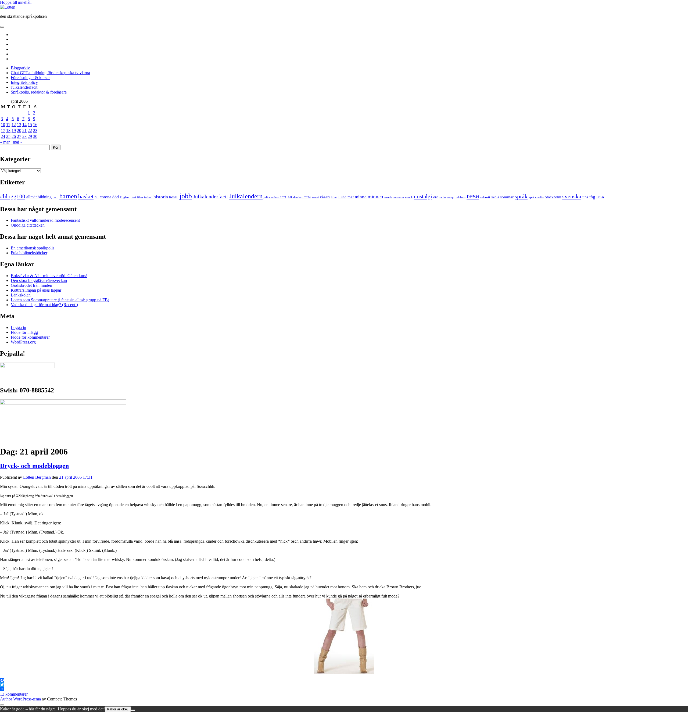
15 (30, 124)
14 (24, 124)
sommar (507, 197)
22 (30, 130)
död (115, 197)
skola (495, 197)
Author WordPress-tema (20, 699)
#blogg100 (12, 196)
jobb (186, 196)
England (125, 197)
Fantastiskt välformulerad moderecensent (45, 220)
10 (3, 124)
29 (30, 136)
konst (315, 197)
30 (35, 136)
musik (409, 197)
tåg (592, 196)
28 (24, 136)
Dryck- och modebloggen (34, 465)
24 (3, 136)
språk (521, 196)
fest (133, 197)
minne (361, 196)
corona (105, 197)
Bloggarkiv (20, 68)
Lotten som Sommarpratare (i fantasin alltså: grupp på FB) (60, 300)
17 (3, 130)
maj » (17, 142)
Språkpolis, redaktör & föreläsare (39, 92)
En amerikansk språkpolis (32, 248)
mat (350, 197)
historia (160, 196)
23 (35, 130)
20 (19, 130)
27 (19, 136)
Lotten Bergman (37, 477)
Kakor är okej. (118, 709)
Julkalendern (246, 196)
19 (14, 130)
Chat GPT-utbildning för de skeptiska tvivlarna (50, 72)
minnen (375, 196)
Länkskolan (21, 295)
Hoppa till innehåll (15, 2)
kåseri (325, 197)
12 (14, 124)
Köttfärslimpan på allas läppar (36, 290)
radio (442, 197)
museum (398, 197)
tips (585, 197)
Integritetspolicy (24, 82)
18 (8, 130)
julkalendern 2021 (275, 197)
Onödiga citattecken (28, 225)
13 (19, 124)
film (140, 197)
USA (600, 197)
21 (24, 130)
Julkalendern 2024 (299, 197)
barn (55, 197)
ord (435, 197)
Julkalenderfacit (24, 87)
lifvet (334, 197)
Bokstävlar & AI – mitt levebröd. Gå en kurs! (49, 275)
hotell (173, 197)
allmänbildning (39, 197)
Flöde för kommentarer (30, 337)
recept (450, 197)
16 (35, 124)
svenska (571, 196)
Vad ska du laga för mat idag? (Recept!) (44, 304)
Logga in (18, 327)
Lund (342, 197)
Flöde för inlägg (24, 332)
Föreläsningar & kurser (30, 77)
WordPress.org (23, 342)
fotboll (148, 197)
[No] (133, 710)
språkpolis (536, 197)
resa (473, 195)
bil (97, 197)
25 (8, 136)
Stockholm (553, 197)
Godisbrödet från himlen (31, 285)
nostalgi (423, 196)
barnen (68, 196)
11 (8, 124)
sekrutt (485, 197)
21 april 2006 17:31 (75, 477)
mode (388, 197)
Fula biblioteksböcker (29, 253)
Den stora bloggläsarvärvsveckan (39, 280)
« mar (5, 142)
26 (14, 136)
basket (86, 196)
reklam (460, 197)
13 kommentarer (14, 694)
